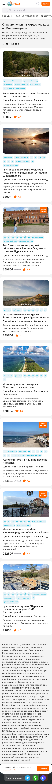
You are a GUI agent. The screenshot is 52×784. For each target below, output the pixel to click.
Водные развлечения (27, 16)
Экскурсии (7, 16)
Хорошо (43, 768)
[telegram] (27, 778)
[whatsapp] (35, 778)
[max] (43, 778)
